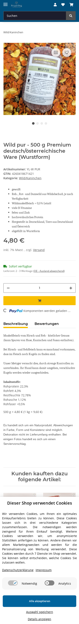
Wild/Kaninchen (30, 178)
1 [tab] (33, 123)
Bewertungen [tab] (47, 324)
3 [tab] (41, 123)
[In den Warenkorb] (39, 300)
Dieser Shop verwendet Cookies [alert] (39, 503)
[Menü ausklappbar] (5, 2)
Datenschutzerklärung (17, 570)
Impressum (44, 570)
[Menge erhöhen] (70, 288)
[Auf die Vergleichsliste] (55, 52)
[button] (55, 4)
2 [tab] (37, 123)
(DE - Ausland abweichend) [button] (49, 271)
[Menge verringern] (8, 288)
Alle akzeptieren (39, 601)
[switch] (13, 582)
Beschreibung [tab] (15, 324)
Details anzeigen (39, 619)
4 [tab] (46, 123)
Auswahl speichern (39, 612)
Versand (39, 250)
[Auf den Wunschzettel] (66, 52)
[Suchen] (71, 15)
